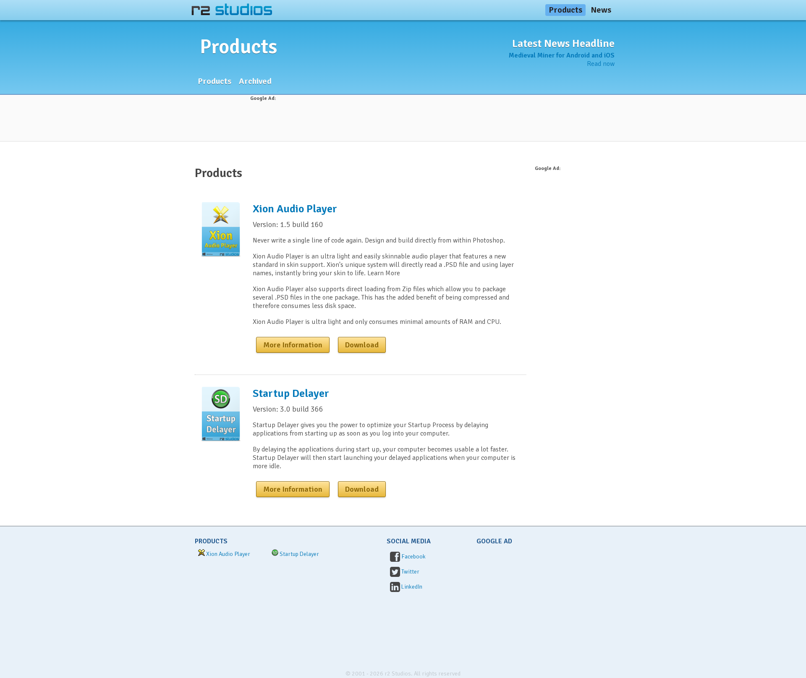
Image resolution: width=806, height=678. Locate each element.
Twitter (410, 571)
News (601, 10)
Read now (601, 64)
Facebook (413, 556)
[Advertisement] (403, 121)
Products (565, 10)
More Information (292, 344)
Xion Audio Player (295, 209)
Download (362, 344)
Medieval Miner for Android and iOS (562, 55)
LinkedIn (411, 586)
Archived (255, 81)
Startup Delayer (291, 393)
